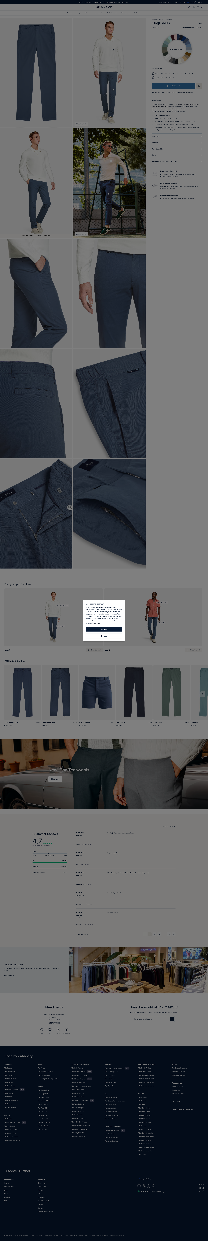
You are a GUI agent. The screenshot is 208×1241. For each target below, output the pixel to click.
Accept (104, 629)
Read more (96, 623)
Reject (104, 636)
